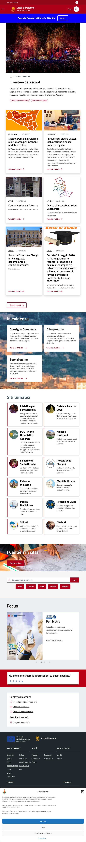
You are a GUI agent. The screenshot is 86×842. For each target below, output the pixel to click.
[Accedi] (77, 2)
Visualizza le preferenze (43, 833)
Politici (21, 755)
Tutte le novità (15, 305)
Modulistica (48, 758)
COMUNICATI (13, 134)
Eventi (59, 758)
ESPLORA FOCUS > (54, 640)
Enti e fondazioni (11, 775)
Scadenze (48, 755)
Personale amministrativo (25, 760)
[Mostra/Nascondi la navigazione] (2, 9)
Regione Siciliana (12, 2)
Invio (74, 580)
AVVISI (10, 201)
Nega (43, 827)
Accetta (43, 821)
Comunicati (36, 758)
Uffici (9, 769)
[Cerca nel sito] (76, 9)
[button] (83, 792)
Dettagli (62, 18)
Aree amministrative (12, 764)
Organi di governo (10, 757)
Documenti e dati (24, 767)
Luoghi (59, 755)
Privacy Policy (42, 838)
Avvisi (34, 762)
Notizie (34, 755)
